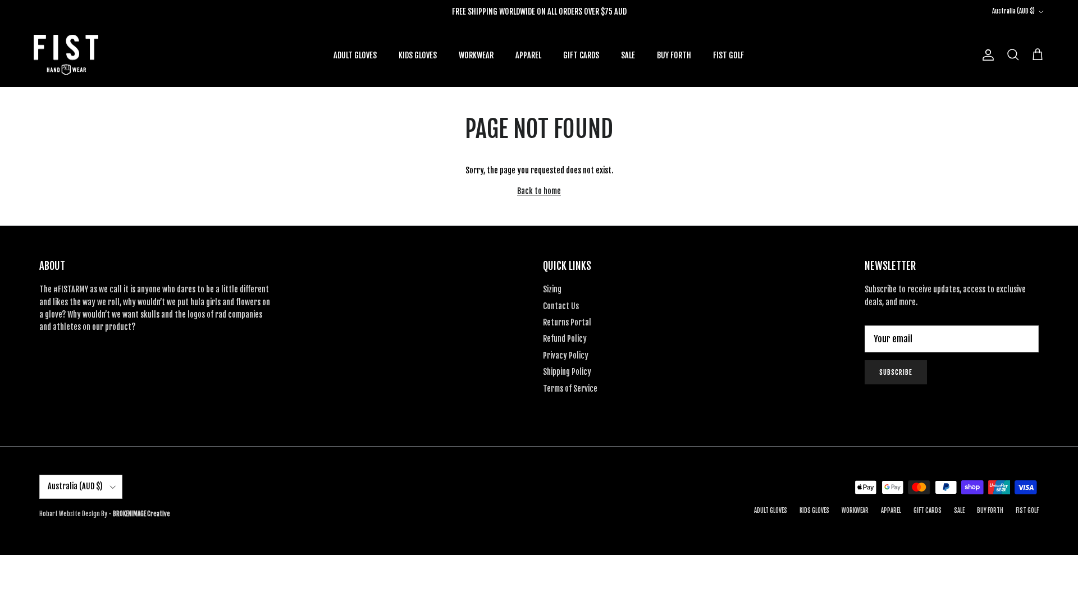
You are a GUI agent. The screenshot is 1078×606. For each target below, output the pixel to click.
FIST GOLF (728, 55)
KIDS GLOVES (418, 55)
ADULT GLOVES (355, 55)
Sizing (552, 289)
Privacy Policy (565, 355)
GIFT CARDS (581, 55)
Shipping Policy (567, 372)
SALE (628, 55)
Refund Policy (565, 338)
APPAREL (528, 55)
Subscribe (895, 372)
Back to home (539, 191)
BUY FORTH (674, 55)
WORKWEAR (476, 55)
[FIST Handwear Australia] (66, 55)
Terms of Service (570, 388)
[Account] (986, 55)
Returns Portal (567, 322)
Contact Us (561, 306)
